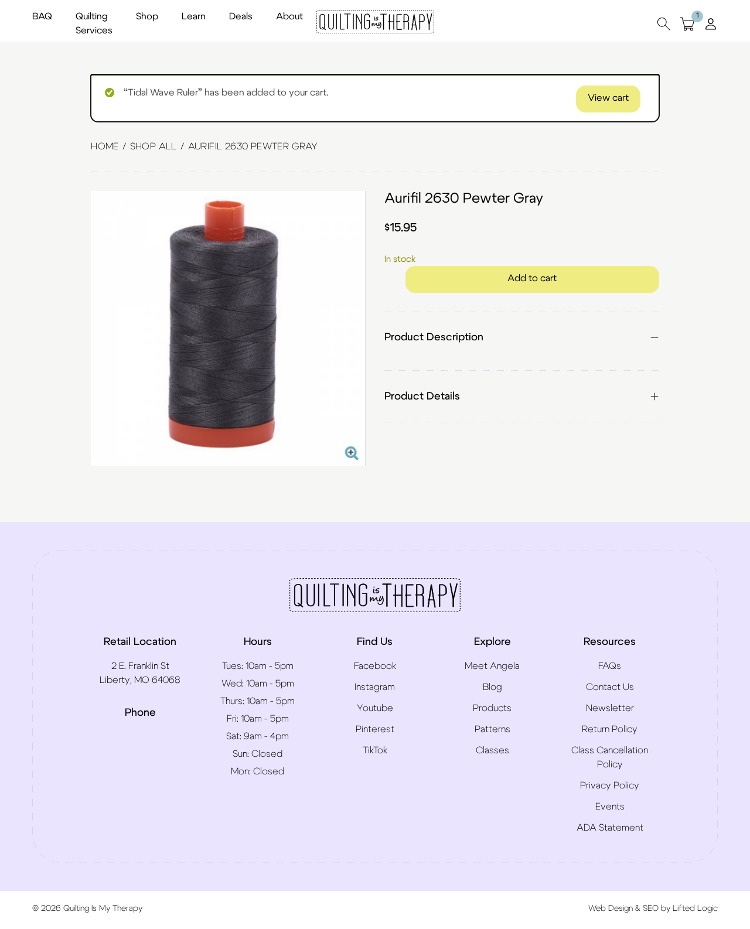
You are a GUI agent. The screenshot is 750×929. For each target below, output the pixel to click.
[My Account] (711, 23)
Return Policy (610, 729)
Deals (241, 16)
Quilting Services (94, 23)
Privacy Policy (609, 785)
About (289, 16)
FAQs (609, 666)
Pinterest (375, 729)
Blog (492, 687)
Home (105, 146)
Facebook (375, 666)
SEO (651, 908)
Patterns (492, 729)
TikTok (375, 750)
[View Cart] (687, 23)
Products (492, 708)
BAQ (42, 16)
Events (610, 806)
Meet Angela (492, 666)
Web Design (610, 908)
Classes (492, 750)
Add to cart (532, 278)
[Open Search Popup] (664, 23)
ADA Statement (610, 827)
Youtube (375, 708)
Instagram (374, 687)
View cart (608, 98)
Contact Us (610, 687)
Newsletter (610, 708)
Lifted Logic (695, 908)
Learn (194, 16)
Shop (147, 16)
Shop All (153, 146)
